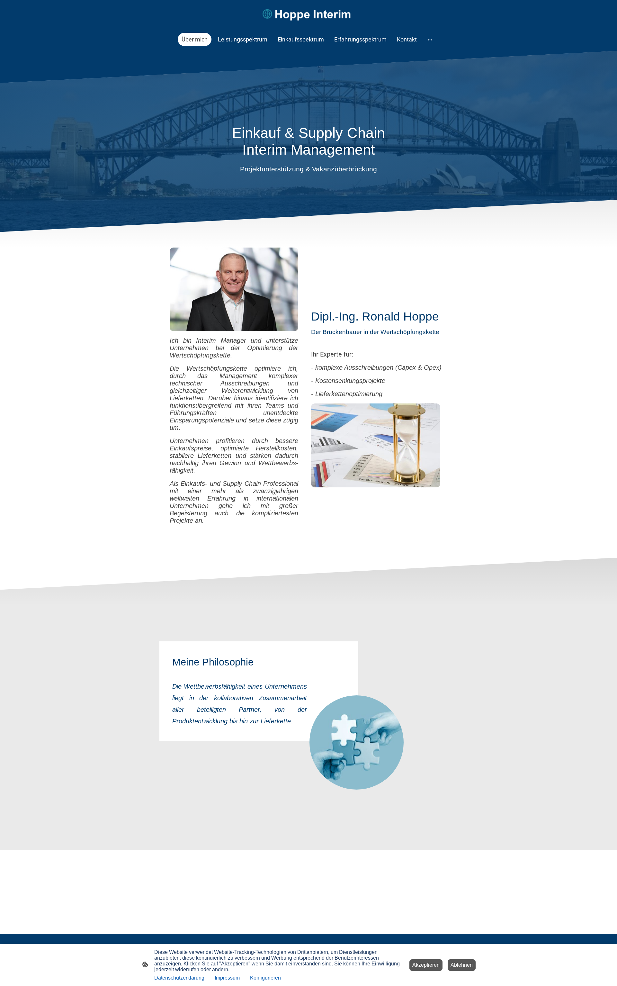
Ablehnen (462, 965)
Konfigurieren (265, 978)
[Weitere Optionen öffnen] (430, 39)
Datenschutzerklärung (179, 978)
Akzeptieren (426, 965)
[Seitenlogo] (308, 14)
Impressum (227, 978)
